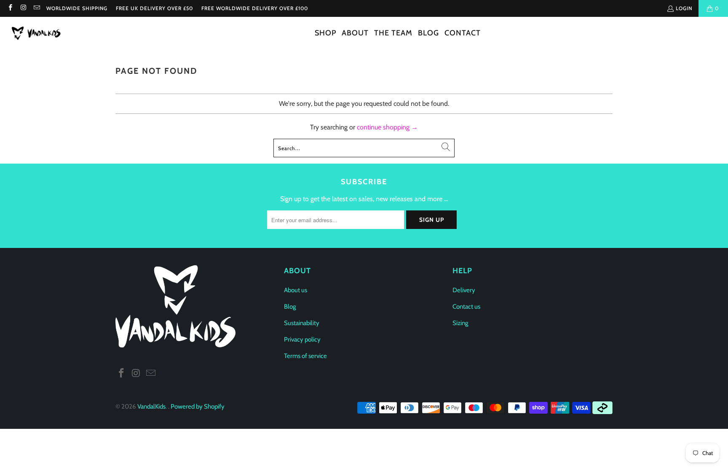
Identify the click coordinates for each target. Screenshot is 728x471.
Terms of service (305, 356)
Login (684, 8)
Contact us (466, 306)
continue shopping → (387, 127)
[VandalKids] (37, 33)
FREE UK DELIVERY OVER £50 (154, 8)
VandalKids (151, 406)
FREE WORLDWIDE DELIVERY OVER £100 (254, 8)
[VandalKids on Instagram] (23, 8)
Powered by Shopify (198, 406)
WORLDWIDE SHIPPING (76, 8)
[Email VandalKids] (36, 8)
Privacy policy (302, 339)
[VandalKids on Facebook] (9, 8)
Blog (290, 306)
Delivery (463, 290)
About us (295, 290)
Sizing (460, 323)
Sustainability (301, 323)
